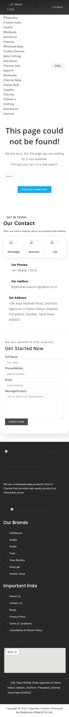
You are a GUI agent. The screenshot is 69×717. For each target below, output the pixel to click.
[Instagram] (34, 502)
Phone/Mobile (14, 368)
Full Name (11, 357)
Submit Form (16, 421)
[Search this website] (35, 176)
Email (8, 380)
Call (58, 65)
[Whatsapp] (43, 502)
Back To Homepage (34, 189)
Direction (14, 642)
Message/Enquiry (16, 391)
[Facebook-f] (25, 502)
